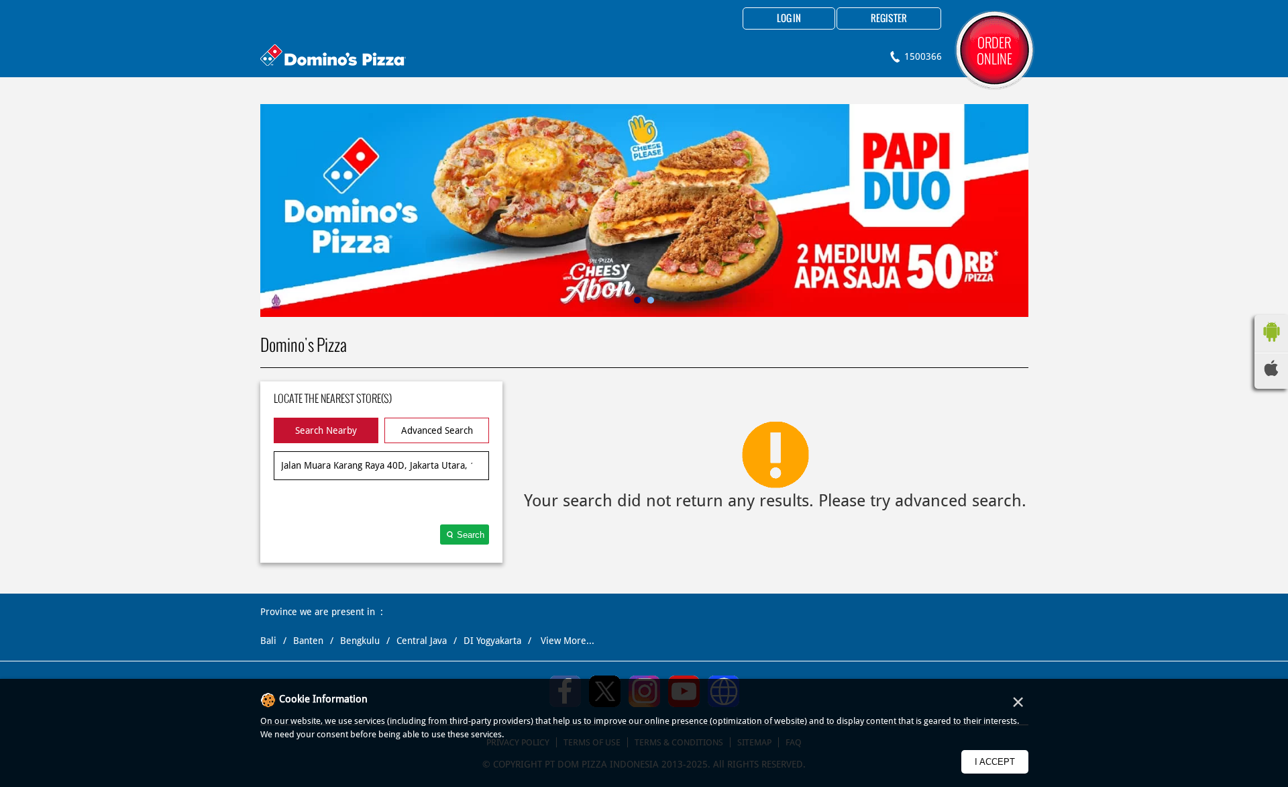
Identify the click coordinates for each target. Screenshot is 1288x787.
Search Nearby (326, 430)
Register (889, 18)
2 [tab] (650, 300)
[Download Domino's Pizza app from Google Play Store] (1271, 345)
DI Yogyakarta (492, 640)
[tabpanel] (644, 210)
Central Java (421, 640)
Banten (308, 640)
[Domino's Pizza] (333, 56)
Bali (268, 640)
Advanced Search (437, 430)
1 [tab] (637, 300)
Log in (789, 18)
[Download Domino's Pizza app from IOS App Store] (1271, 372)
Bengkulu (360, 640)
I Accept (995, 762)
